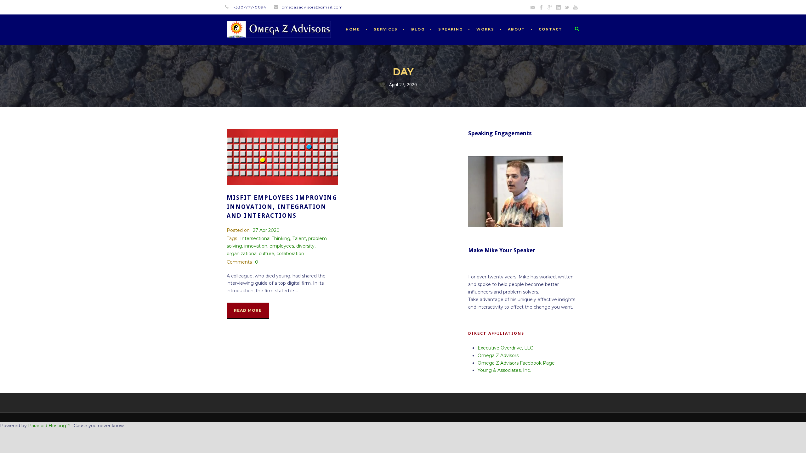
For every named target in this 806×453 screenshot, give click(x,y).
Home (353, 29)
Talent (299, 238)
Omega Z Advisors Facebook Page (516, 363)
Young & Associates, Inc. (504, 370)
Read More (248, 310)
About (516, 29)
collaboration (290, 253)
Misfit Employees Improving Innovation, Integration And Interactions (282, 206)
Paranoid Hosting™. (49, 425)
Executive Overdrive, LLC (505, 348)
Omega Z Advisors (498, 355)
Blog (418, 29)
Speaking (450, 29)
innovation (255, 246)
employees (282, 246)
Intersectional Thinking (265, 238)
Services (386, 29)
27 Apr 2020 (266, 230)
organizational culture (250, 253)
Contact (550, 29)
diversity (305, 246)
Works (485, 29)
